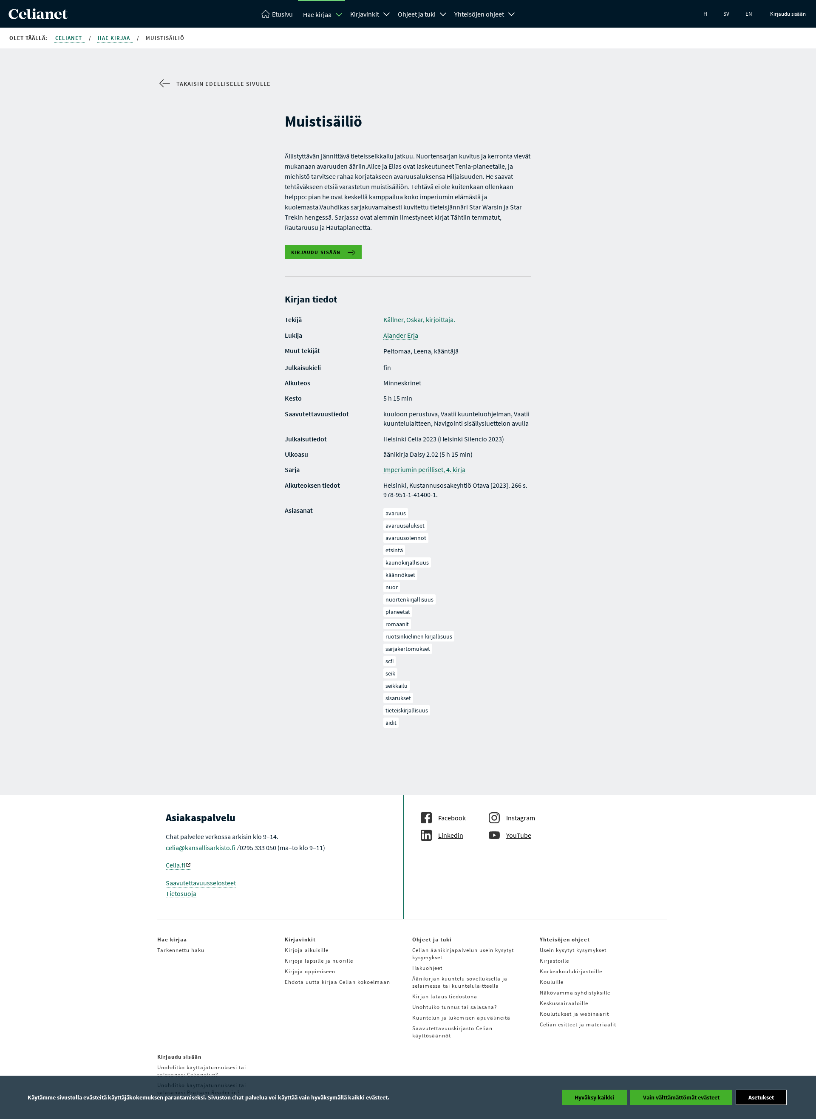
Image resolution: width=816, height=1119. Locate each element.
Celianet (69, 38)
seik (390, 673)
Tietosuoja (181, 893)
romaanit (397, 624)
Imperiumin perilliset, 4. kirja (424, 469)
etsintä (394, 550)
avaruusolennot (405, 538)
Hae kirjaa (317, 14)
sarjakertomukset (407, 649)
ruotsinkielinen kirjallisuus (418, 636)
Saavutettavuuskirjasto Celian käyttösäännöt (452, 1032)
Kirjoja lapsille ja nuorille (319, 960)
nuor (391, 587)
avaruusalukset (405, 525)
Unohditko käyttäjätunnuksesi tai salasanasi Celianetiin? (201, 1071)
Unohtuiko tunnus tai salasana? (454, 1007)
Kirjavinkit (364, 14)
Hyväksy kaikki (594, 1097)
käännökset (400, 575)
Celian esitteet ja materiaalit (578, 1024)
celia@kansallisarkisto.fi (200, 847)
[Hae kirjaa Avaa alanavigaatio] (339, 14)
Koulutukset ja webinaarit (574, 1013)
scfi (389, 661)
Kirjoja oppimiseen (310, 971)
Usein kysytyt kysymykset (573, 950)
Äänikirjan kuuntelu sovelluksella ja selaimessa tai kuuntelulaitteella (459, 982)
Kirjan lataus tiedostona (444, 996)
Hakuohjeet (427, 968)
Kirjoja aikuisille (307, 950)
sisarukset (398, 698)
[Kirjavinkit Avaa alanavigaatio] (387, 13)
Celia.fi (175, 865)
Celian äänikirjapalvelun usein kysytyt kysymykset (463, 954)
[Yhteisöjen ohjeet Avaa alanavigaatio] (512, 13)
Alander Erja (400, 335)
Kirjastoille (554, 960)
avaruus (395, 513)
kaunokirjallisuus (407, 562)
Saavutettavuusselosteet (201, 883)
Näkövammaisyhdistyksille (575, 992)
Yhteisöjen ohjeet (479, 14)
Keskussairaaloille (564, 1003)
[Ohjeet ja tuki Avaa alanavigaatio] (443, 13)
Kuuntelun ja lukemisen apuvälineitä (461, 1017)
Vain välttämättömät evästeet (681, 1097)
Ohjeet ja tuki (417, 14)
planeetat (397, 612)
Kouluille (552, 982)
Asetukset (761, 1097)
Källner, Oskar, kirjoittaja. (419, 319)
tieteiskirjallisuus (406, 710)
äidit (391, 722)
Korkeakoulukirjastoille (571, 971)
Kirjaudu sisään (788, 13)
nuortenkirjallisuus (409, 599)
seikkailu (396, 685)
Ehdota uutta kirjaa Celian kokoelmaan (337, 982)
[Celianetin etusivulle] (38, 16)
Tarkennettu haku (180, 950)
